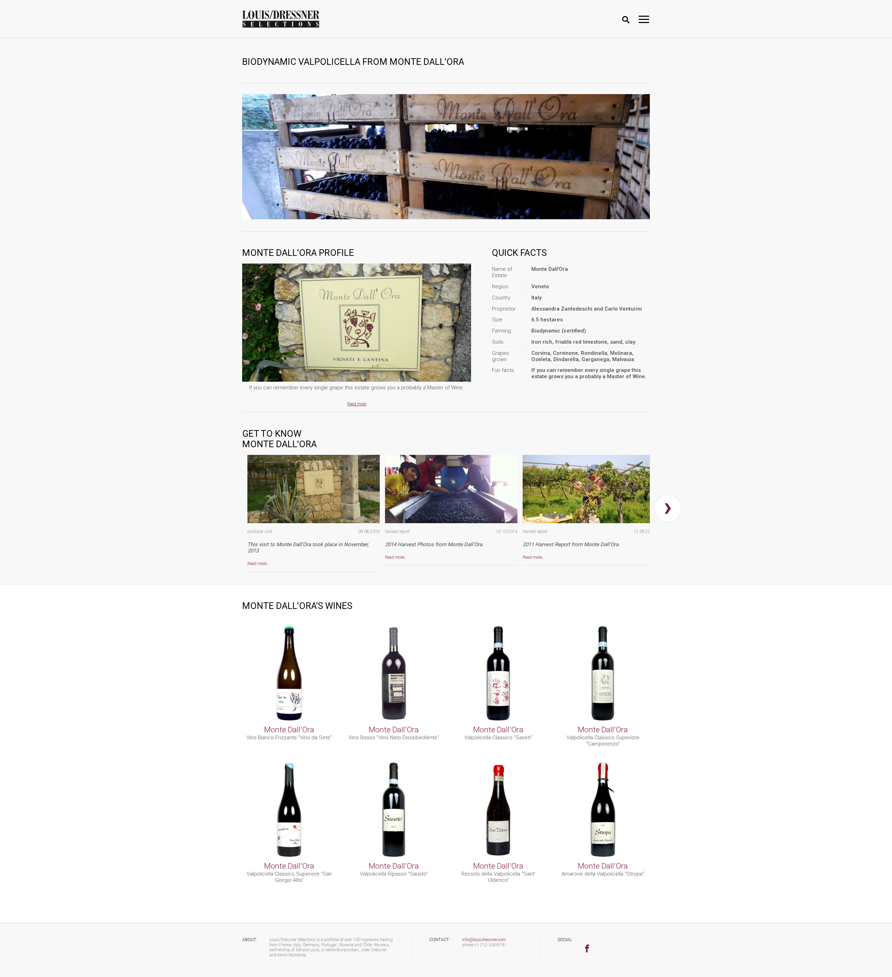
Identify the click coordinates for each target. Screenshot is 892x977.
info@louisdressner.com (484, 939)
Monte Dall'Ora (289, 729)
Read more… (258, 563)
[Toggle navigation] (643, 19)
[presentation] (667, 508)
